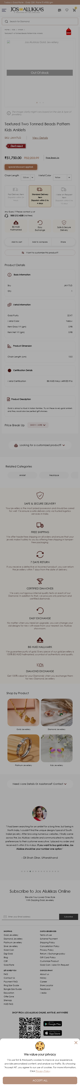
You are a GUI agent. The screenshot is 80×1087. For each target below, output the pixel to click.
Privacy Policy (43, 1071)
